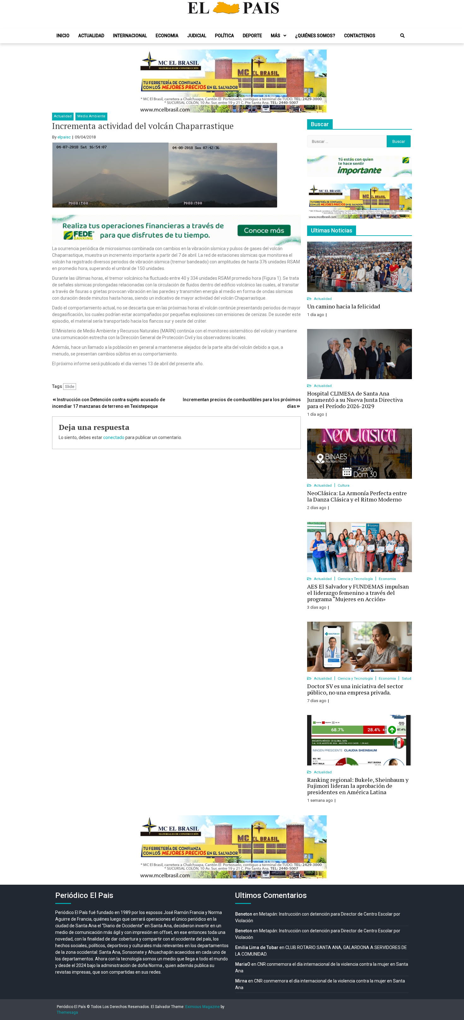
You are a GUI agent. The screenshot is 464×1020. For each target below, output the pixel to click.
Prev (145, 81)
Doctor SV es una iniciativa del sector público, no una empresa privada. (355, 689)
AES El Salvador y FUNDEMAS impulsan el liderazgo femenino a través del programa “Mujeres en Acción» (358, 593)
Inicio (63, 35)
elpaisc (64, 137)
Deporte (252, 35)
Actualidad (91, 35)
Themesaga (67, 1012)
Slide (69, 386)
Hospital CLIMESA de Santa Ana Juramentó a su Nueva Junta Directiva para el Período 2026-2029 (355, 400)
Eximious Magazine (202, 1007)
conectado (113, 437)
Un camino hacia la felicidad (343, 306)
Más (275, 35)
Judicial (196, 35)
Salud (406, 679)
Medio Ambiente (91, 116)
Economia (167, 35)
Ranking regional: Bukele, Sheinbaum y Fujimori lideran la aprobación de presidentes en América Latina (357, 786)
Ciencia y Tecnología (356, 579)
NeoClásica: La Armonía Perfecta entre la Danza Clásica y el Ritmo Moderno (357, 496)
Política (224, 35)
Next (318, 81)
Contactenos (359, 35)
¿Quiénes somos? (315, 35)
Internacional (130, 35)
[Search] (402, 35)
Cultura (343, 486)
